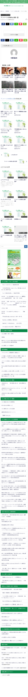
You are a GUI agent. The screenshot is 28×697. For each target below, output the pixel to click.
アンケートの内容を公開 (5, 14)
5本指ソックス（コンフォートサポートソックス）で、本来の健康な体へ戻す (14, 520)
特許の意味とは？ (6, 616)
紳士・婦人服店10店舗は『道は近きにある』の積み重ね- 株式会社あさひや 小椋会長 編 (14, 554)
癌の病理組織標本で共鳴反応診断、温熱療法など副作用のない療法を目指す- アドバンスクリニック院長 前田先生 (14, 436)
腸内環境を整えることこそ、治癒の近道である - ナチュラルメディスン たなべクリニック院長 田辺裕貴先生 (14, 448)
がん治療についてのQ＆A (7, 345)
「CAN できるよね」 (6, 415)
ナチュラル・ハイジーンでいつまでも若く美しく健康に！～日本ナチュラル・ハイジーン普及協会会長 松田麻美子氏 (14, 506)
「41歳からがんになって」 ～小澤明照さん (11, 577)
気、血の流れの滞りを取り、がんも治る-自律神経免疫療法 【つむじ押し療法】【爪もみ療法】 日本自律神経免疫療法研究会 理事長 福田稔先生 (14, 488)
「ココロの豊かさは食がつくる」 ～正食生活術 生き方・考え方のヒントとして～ (14, 597)
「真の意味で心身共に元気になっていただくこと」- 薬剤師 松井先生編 (14, 559)
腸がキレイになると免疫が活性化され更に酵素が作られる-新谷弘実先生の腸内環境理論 (14, 341)
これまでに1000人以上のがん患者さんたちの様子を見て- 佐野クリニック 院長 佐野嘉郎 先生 (14, 430)
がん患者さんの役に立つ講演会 (9, 637)
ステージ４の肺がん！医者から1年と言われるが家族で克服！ (14, 362)
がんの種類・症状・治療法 (8, 333)
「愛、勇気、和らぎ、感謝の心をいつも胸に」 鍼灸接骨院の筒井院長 (14, 569)
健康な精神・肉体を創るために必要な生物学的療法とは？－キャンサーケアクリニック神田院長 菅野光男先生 (14, 459)
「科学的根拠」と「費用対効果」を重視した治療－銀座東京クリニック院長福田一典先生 (14, 471)
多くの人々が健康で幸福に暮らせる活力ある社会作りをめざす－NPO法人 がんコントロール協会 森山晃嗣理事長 (14, 466)
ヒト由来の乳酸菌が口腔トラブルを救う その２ (13, 647)
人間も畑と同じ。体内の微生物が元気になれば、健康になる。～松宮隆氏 (14, 515)
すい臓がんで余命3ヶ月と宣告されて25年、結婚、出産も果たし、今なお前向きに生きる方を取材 (14, 356)
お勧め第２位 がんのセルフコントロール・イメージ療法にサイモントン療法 (14, 389)
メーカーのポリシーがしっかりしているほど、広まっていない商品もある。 (14, 624)
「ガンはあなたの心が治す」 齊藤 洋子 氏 (11, 326)
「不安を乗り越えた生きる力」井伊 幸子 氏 (12, 316)
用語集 (3, 337)
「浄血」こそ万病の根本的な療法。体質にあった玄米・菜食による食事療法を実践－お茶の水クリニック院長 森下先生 (14, 442)
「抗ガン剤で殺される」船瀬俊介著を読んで (12, 601)
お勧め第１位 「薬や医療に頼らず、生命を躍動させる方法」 (14, 384)
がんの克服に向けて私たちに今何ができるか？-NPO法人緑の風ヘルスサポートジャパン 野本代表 (13, 539)
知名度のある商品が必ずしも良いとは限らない (12, 613)
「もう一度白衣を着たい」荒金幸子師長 (11, 293)
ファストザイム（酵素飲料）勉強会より (11, 352)
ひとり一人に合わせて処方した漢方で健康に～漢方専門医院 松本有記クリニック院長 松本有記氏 (14, 500)
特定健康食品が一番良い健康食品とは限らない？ (13, 620)
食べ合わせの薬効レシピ (7, 405)
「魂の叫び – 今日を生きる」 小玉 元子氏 (12, 323)
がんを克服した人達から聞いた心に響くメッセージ (13, 371)
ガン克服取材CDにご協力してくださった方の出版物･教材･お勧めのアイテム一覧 (14, 375)
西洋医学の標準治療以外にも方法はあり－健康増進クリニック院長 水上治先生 (14, 453)
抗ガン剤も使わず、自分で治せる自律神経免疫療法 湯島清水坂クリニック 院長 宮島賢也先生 (14, 477)
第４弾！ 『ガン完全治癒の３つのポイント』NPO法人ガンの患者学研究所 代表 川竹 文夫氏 (13, 297)
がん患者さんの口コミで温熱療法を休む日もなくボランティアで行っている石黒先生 (14, 529)
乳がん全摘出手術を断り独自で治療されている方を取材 (14, 367)
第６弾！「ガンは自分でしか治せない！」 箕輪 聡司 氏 (14, 312)
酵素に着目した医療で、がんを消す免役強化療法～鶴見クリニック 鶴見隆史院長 (14, 482)
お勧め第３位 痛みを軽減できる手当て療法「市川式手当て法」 (14, 394)
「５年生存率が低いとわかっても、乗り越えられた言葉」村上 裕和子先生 (14, 289)
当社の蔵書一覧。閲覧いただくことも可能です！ (13, 640)
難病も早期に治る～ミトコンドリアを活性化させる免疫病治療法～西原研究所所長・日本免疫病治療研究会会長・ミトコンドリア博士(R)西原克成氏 (14, 494)
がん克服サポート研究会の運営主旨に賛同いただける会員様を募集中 (14, 633)
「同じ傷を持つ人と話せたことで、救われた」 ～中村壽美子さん (14, 581)
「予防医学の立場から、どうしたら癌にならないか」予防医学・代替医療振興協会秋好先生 (14, 534)
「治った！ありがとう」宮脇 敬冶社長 (10, 284)
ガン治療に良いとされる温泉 (8, 408)
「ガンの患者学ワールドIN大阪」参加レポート (12, 604)
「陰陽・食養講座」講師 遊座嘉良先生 (10, 592)
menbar (14, 58)
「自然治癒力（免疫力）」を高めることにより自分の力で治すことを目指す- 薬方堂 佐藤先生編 (14, 544)
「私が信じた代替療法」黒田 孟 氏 (9, 319)
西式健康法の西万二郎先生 (8, 524)
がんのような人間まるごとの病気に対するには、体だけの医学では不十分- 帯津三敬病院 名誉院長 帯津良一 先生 (14, 424)
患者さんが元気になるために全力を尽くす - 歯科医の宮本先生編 (14, 564)
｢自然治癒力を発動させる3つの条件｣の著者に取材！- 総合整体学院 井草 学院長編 (14, 549)
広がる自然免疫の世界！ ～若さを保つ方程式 (12, 589)
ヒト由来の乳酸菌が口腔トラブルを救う (11, 667)
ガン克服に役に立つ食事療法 (8, 401)
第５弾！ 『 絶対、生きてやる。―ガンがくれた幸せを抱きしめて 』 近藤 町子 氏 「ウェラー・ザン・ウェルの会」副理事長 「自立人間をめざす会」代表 (14, 305)
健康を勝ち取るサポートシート (9, 412)
